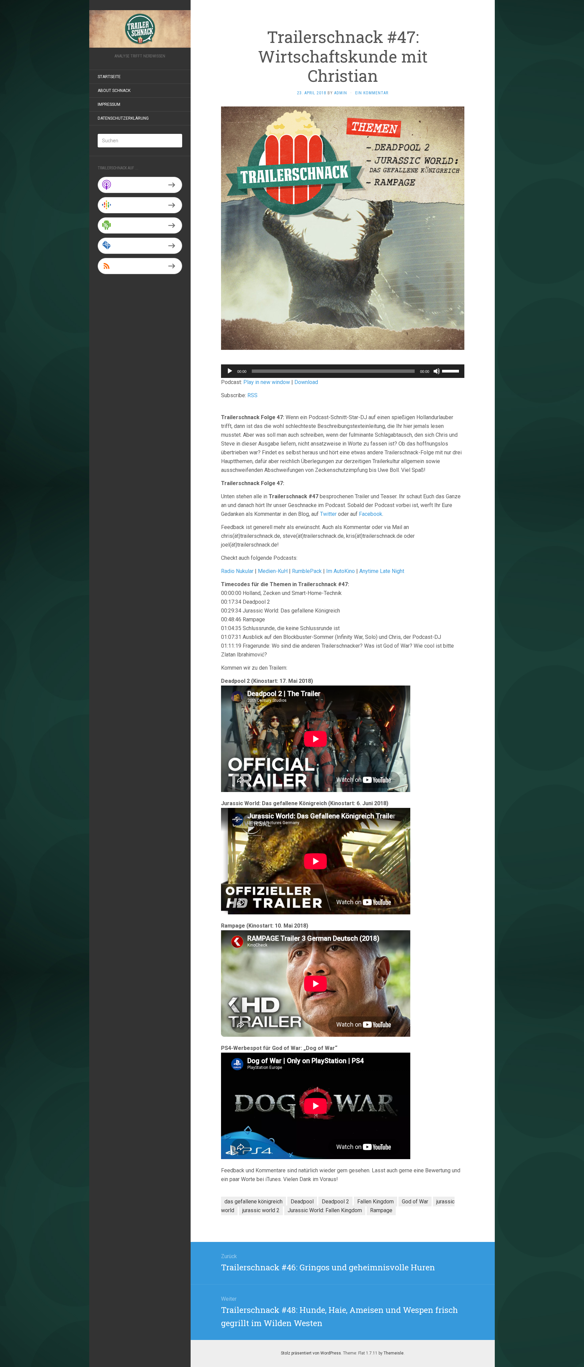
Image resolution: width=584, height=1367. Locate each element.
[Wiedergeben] (229, 371)
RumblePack (307, 571)
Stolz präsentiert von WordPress (311, 1353)
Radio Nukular (237, 571)
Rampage (381, 1210)
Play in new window (266, 382)
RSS (252, 395)
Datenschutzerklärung (123, 118)
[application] (342, 371)
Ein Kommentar (371, 93)
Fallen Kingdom (375, 1201)
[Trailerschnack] (140, 29)
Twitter (328, 514)
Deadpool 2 (335, 1201)
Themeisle (394, 1353)
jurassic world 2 (260, 1210)
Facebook (370, 514)
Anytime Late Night (381, 571)
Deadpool (302, 1201)
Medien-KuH (273, 571)
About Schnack (114, 90)
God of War (415, 1201)
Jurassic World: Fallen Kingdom (325, 1210)
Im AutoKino (340, 571)
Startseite (109, 76)
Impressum (109, 104)
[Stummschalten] (436, 371)
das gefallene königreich (253, 1201)
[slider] (451, 370)
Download (306, 382)
